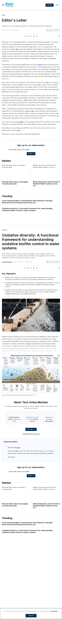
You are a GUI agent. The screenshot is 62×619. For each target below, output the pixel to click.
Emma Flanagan (7, 262)
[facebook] (25, 36)
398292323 (37, 300)
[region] (31, 613)
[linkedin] (28, 36)
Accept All (31, 615)
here (17, 49)
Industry (5, 230)
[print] (59, 36)
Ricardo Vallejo (45, 300)
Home (3, 15)
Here (39, 85)
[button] (3, 5)
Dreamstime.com (53, 300)
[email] (37, 36)
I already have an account (31, 434)
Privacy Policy (54, 611)
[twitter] (31, 36)
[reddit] (34, 36)
